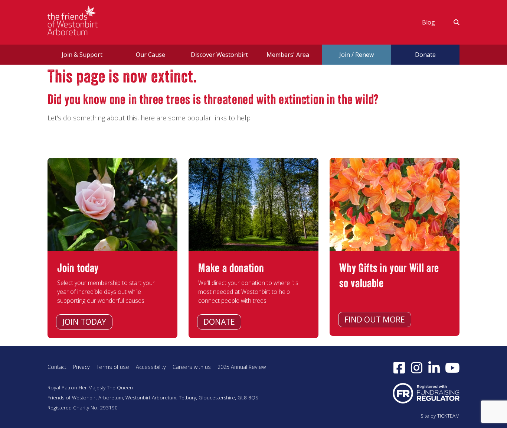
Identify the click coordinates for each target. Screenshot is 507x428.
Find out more (374, 319)
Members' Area (287, 55)
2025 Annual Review (241, 366)
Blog (428, 22)
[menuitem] (428, 22)
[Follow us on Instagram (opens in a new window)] (416, 367)
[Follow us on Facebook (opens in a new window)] (399, 367)
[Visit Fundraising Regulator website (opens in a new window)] (426, 392)
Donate (219, 322)
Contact (57, 366)
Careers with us (192, 366)
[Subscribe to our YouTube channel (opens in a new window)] (452, 367)
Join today (84, 322)
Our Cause (150, 55)
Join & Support (82, 55)
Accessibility (151, 366)
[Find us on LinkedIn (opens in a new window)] (434, 367)
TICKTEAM (448, 415)
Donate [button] (425, 55)
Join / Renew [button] (356, 55)
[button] (451, 22)
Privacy (81, 366)
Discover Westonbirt (219, 55)
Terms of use (113, 366)
